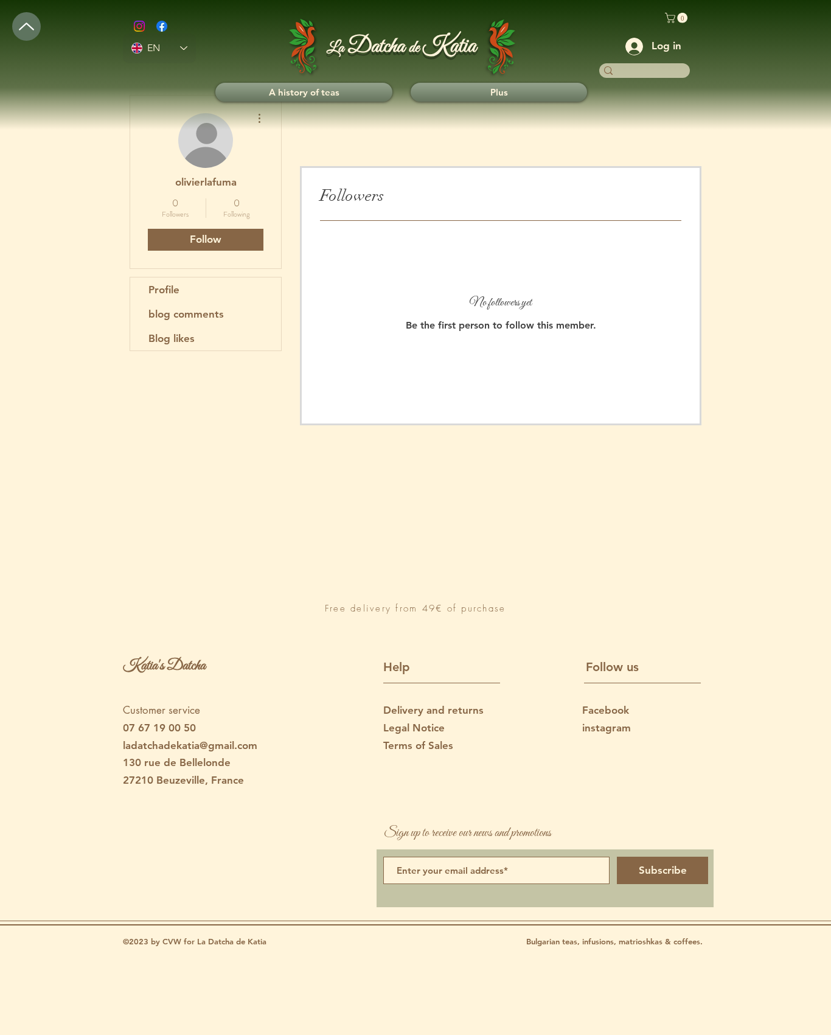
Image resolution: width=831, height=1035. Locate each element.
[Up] (26, 26)
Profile (163, 290)
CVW (173, 941)
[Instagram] (139, 26)
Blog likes (171, 338)
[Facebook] (162, 26)
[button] (677, 18)
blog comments (186, 314)
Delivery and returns (433, 710)
